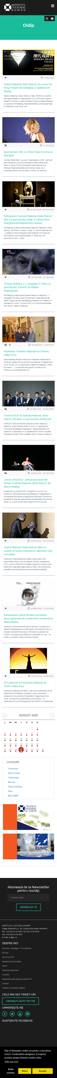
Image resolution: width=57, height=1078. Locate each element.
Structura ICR (8, 957)
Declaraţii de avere (10, 970)
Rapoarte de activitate (11, 961)
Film (10, 791)
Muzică (11, 782)
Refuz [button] (25, 1071)
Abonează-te (28, 907)
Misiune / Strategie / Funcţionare (16, 948)
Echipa (5, 953)
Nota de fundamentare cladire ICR (17, 979)
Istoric (4, 966)
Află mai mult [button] (11, 1061)
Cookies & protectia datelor (13, 988)
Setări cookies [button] (11, 1071)
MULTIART (13, 796)
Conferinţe (13, 777)
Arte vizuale (14, 773)
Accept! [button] (42, 1071)
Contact (5, 983)
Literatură (13, 768)
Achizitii (5, 975)
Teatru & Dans (15, 787)
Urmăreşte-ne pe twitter (20, 1001)
